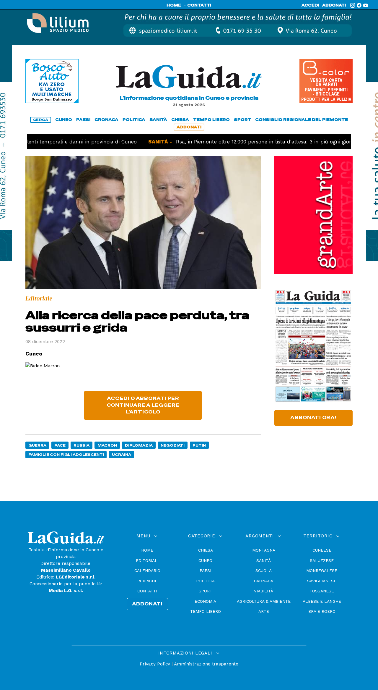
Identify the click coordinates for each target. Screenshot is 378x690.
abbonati (334, 5)
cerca (40, 120)
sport (242, 119)
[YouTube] (365, 5)
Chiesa (205, 550)
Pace (60, 445)
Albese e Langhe (322, 601)
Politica (205, 580)
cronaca (106, 119)
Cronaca (263, 580)
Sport (205, 591)
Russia (81, 445)
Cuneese (321, 550)
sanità (158, 119)
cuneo (63, 119)
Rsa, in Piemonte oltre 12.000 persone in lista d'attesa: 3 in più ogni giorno (246, 142)
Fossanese (321, 591)
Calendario (147, 570)
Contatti (147, 591)
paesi (83, 119)
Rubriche (147, 580)
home (174, 5)
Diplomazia (139, 445)
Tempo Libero (205, 611)
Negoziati (173, 445)
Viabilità (263, 591)
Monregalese (321, 570)
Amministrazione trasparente (206, 664)
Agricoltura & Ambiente (264, 601)
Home (147, 550)
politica (134, 119)
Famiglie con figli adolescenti (66, 454)
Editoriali (147, 560)
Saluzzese (322, 560)
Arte (263, 611)
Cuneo (205, 560)
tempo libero (211, 119)
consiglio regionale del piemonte (301, 119)
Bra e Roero (321, 611)
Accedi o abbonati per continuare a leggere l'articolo (143, 405)
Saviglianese (321, 580)
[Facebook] (359, 5)
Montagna (263, 550)
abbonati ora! (313, 418)
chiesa (180, 119)
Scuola (263, 570)
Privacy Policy (155, 664)
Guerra (37, 445)
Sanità (263, 560)
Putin (199, 445)
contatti (199, 5)
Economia (205, 601)
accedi (310, 5)
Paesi (205, 570)
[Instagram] (352, 5)
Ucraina (121, 454)
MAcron (107, 445)
